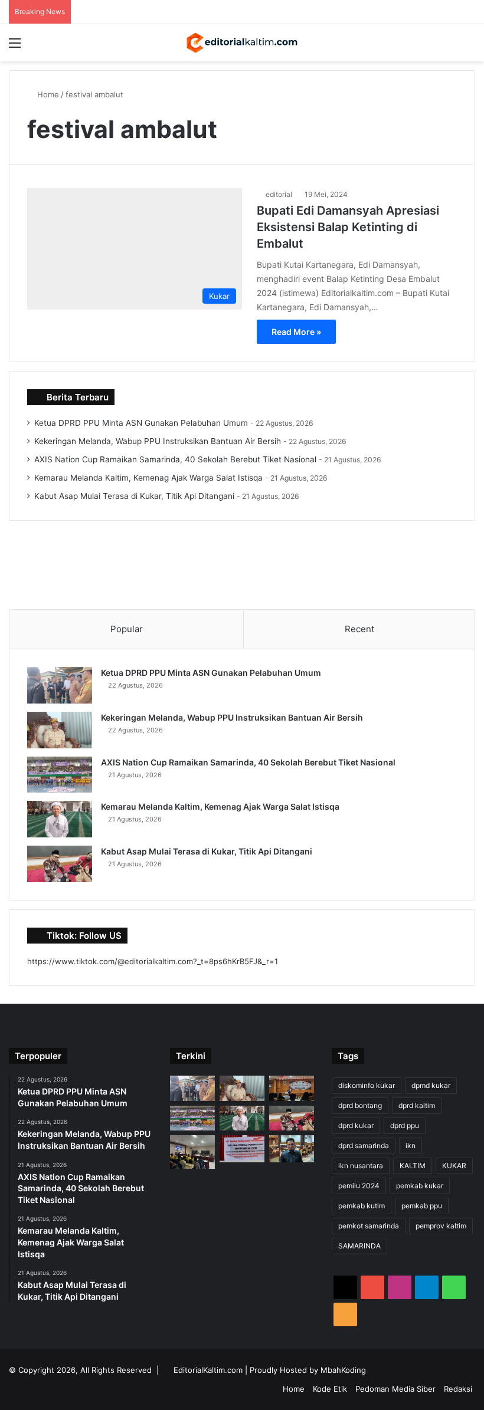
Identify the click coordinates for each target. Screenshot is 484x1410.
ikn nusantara (360, 1165)
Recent (359, 629)
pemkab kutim (361, 1205)
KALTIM (413, 1165)
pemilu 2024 (359, 1185)
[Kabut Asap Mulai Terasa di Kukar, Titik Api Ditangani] (59, 864)
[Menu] (15, 47)
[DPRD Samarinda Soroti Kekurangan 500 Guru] (291, 1148)
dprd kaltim (416, 1105)
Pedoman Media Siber (395, 1388)
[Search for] (469, 47)
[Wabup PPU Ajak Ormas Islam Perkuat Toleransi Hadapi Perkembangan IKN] (291, 1088)
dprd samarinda (363, 1145)
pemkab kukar (419, 1185)
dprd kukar (356, 1125)
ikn (410, 1145)
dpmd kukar (430, 1085)
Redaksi (458, 1388)
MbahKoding (343, 1370)
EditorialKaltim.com (208, 1370)
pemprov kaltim (441, 1225)
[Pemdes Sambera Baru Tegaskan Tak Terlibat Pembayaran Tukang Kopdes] (242, 1148)
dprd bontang (360, 1105)
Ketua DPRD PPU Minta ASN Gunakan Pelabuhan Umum (141, 423)
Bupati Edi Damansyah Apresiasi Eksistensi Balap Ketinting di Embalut (348, 227)
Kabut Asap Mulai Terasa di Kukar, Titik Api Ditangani (134, 496)
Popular (126, 629)
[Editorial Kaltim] (242, 42)
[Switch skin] (448, 47)
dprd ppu (404, 1125)
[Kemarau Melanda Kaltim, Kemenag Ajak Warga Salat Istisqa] (59, 819)
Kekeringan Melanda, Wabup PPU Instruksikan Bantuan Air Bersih (157, 441)
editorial (279, 194)
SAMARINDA (359, 1245)
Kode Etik (330, 1388)
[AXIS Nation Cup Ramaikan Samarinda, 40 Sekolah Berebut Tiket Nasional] (59, 775)
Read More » (296, 332)
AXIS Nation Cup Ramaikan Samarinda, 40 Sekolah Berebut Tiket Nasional (175, 459)
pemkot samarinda (368, 1225)
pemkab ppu (421, 1205)
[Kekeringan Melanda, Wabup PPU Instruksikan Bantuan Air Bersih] (59, 730)
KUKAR (454, 1165)
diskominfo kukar (366, 1085)
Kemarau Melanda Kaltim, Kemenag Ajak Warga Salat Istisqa (148, 477)
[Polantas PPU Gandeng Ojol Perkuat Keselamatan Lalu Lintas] (192, 1152)
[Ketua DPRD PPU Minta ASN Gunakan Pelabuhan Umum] (59, 685)
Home (47, 94)
